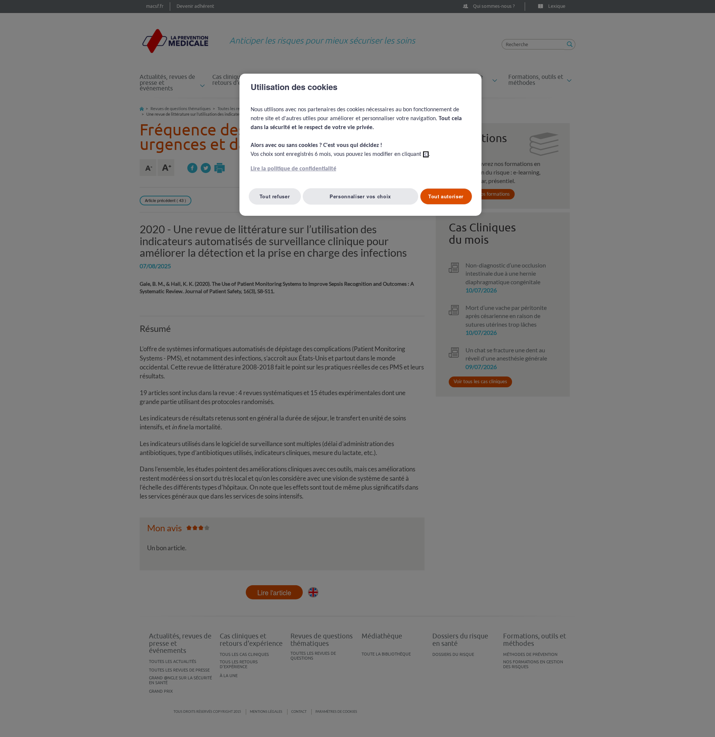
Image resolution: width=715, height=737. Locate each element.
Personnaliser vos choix (360, 196)
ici (426, 154)
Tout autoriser (446, 196)
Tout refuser (275, 196)
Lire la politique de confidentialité (293, 169)
